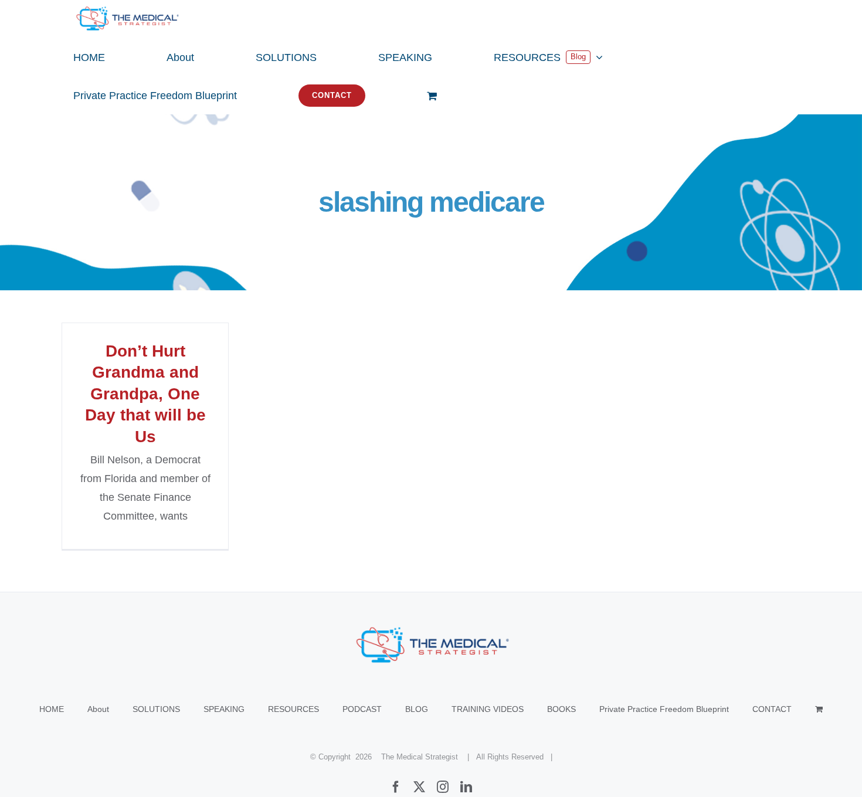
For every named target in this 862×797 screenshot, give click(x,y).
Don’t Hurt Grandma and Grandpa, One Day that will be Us (145, 394)
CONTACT (772, 709)
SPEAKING (224, 709)
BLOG (416, 709)
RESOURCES (293, 709)
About (98, 709)
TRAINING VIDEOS (488, 709)
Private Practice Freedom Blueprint (664, 709)
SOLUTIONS (156, 709)
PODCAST (362, 709)
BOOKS (561, 709)
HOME (51, 709)
